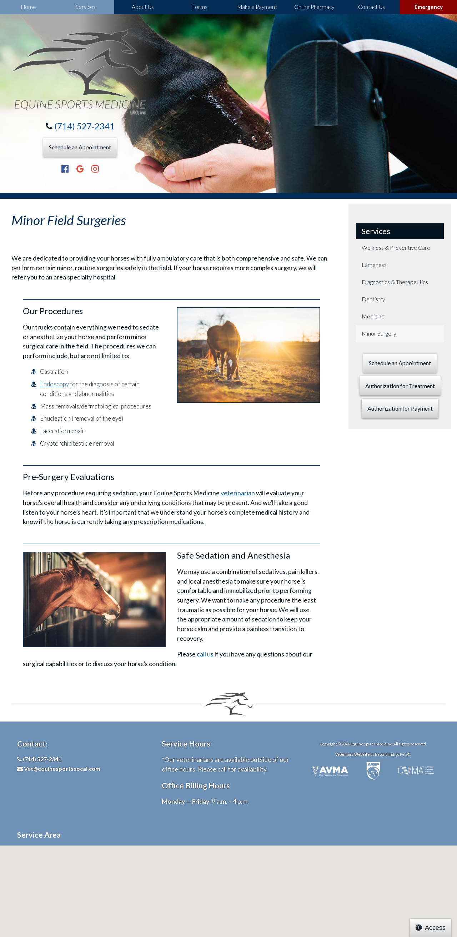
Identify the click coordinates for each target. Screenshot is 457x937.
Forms (199, 7)
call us (205, 654)
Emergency (429, 7)
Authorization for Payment (400, 408)
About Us (143, 7)
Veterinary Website (352, 754)
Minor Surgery (379, 333)
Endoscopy (54, 384)
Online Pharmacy (314, 7)
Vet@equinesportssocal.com (62, 768)
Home (28, 7)
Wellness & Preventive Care (396, 247)
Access (435, 927)
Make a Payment (257, 7)
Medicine (373, 316)
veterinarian (238, 493)
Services (86, 7)
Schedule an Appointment (80, 147)
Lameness (374, 264)
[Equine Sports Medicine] (80, 72)
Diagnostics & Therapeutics (395, 281)
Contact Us (371, 7)
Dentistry (373, 299)
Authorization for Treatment (400, 385)
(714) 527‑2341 (84, 126)
